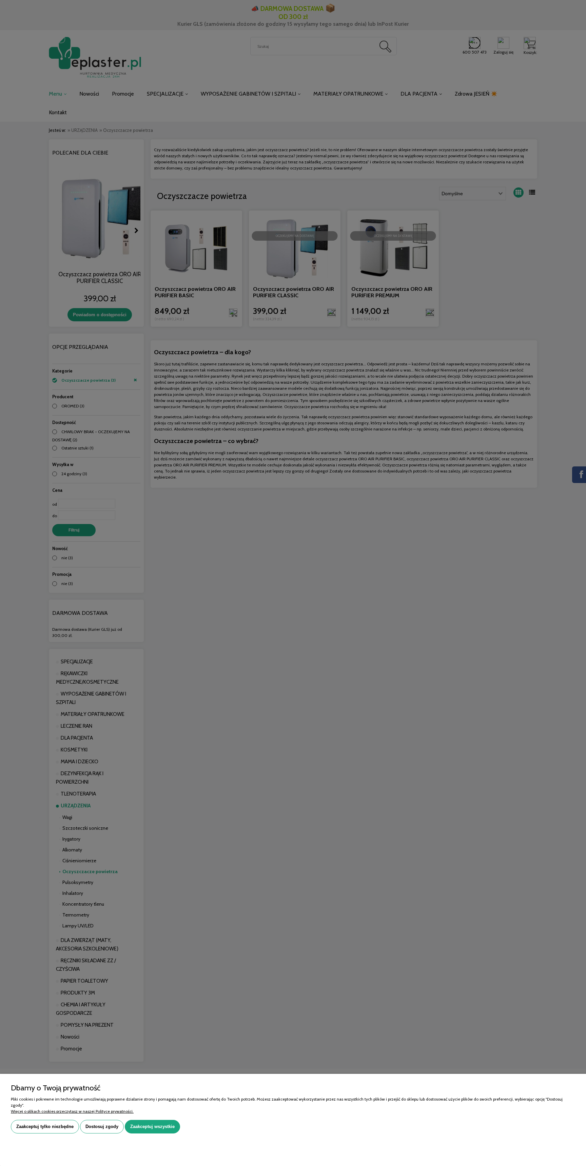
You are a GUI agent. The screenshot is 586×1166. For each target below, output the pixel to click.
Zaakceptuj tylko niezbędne (45, 1126)
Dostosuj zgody (101, 1126)
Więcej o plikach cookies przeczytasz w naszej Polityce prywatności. (72, 1111)
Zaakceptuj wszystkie (152, 1126)
